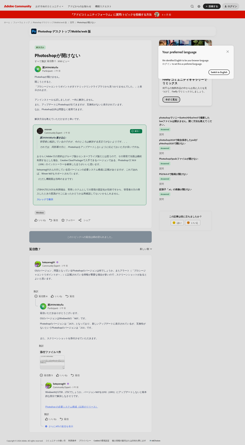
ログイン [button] (167, 63)
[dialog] (196, 62)
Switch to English (219, 72)
